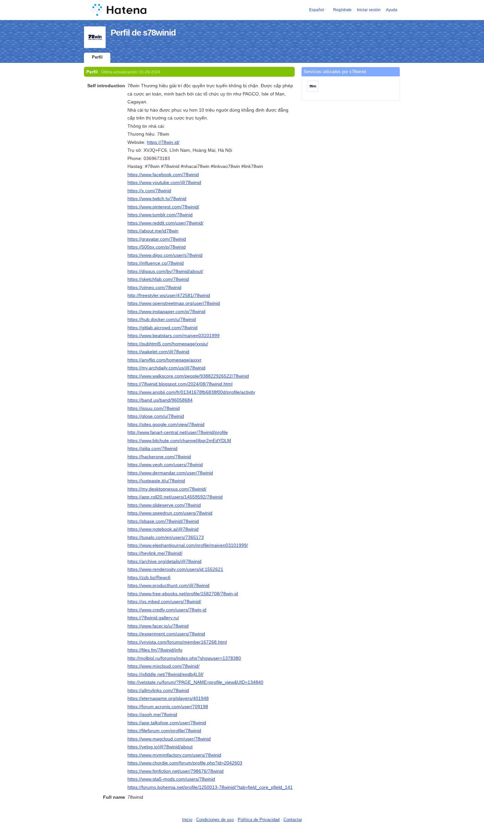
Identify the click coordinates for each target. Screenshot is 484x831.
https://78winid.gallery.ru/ (153, 617)
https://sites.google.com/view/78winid (165, 424)
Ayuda (391, 10)
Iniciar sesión (369, 10)
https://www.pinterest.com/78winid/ (163, 206)
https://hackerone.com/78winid (159, 456)
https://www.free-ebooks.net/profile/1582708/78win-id (182, 593)
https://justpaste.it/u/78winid (156, 480)
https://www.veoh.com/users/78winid (165, 464)
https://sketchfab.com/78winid (158, 279)
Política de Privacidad (259, 819)
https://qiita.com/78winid (152, 448)
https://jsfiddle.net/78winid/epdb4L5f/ (165, 674)
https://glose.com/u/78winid (155, 416)
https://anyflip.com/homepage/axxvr (164, 359)
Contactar (292, 819)
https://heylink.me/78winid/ (154, 553)
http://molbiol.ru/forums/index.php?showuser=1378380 (184, 658)
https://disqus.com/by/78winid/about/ (165, 271)
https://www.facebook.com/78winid (163, 174)
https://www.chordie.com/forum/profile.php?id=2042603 (184, 762)
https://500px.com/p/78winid (156, 247)
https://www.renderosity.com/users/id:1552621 (175, 569)
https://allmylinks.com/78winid (158, 690)
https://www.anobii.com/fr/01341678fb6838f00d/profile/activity (191, 392)
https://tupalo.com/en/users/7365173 (165, 537)
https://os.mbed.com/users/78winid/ (164, 601)
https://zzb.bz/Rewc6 (149, 577)
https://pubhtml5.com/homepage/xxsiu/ (167, 343)
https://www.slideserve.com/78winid (164, 505)
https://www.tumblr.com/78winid (160, 214)
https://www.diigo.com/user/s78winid (164, 255)
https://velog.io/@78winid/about (160, 746)
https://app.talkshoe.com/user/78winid (166, 722)
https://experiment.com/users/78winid (166, 633)
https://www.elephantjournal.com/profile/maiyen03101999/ (187, 545)
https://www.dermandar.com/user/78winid (170, 472)
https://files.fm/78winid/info (154, 650)
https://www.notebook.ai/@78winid (163, 529)
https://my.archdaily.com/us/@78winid (166, 367)
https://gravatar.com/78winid (156, 239)
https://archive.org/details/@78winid (164, 561)
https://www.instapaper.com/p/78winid (166, 311)
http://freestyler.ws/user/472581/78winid (168, 295)
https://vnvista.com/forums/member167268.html (177, 642)
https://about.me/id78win (152, 230)
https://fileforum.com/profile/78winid (164, 730)
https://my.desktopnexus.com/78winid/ (166, 489)
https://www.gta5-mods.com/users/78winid (171, 779)
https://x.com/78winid (149, 190)
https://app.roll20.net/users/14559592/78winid (175, 496)
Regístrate (342, 10)
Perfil (97, 57)
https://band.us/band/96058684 (160, 400)
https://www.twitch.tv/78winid (156, 198)
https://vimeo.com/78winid (154, 287)
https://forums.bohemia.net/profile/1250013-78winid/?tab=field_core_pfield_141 (210, 787)
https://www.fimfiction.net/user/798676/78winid (175, 771)
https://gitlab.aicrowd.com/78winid (162, 327)
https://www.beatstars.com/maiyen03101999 (173, 335)
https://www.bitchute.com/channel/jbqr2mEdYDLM (179, 440)
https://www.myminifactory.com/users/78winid (174, 755)
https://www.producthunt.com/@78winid (168, 585)
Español (316, 10)
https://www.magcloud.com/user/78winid (169, 738)
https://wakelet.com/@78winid (158, 351)
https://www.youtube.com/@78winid (164, 182)
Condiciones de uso (215, 819)
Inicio (187, 819)
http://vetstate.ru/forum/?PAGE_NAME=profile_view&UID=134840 (195, 682)
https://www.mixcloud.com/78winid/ (163, 666)
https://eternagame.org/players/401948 (168, 698)
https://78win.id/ (163, 142)
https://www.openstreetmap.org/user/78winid (173, 303)
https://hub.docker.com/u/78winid (161, 319)
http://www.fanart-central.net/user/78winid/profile (177, 432)
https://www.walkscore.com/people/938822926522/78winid (188, 376)
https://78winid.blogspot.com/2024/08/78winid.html (179, 384)
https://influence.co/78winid (155, 263)
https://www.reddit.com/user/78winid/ (165, 223)
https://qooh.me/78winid (152, 714)
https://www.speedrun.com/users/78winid (169, 513)
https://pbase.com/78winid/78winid (163, 521)
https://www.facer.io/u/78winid (158, 626)
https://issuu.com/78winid (153, 408)
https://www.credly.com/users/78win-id (166, 609)
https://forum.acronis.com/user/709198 (167, 706)
